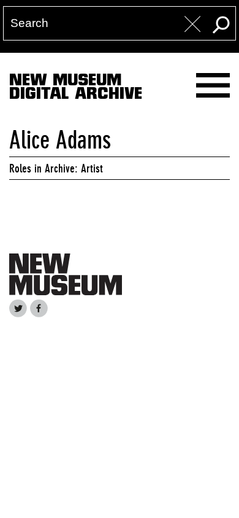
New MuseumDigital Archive (75, 89)
